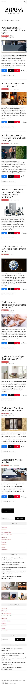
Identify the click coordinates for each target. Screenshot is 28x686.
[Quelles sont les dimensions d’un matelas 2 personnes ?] (14, 320)
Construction (4, 527)
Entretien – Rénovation (6, 534)
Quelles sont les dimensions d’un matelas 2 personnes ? (13, 305)
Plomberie (3, 544)
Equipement (5, 35)
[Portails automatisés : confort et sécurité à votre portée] (14, 46)
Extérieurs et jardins (6, 539)
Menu (4, 2)
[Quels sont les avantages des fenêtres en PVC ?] (14, 372)
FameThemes (12, 683)
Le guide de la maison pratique (14, 10)
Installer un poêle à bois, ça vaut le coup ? (12, 85)
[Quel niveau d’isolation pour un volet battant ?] (14, 424)
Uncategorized (4, 549)
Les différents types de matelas (11, 461)
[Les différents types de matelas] (14, 474)
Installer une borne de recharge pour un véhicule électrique (13, 138)
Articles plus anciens (7, 510)
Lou (11, 89)
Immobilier (3, 542)
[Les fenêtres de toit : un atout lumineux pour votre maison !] (14, 265)
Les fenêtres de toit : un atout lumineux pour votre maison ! (13, 249)
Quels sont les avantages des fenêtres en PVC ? (12, 357)
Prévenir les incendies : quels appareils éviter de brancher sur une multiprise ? (12, 193)
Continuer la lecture (8, 75)
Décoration (3, 529)
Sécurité (3, 547)
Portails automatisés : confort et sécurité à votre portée (13, 30)
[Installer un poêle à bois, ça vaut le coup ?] (14, 98)
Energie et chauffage (6, 532)
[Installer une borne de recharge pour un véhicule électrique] (14, 152)
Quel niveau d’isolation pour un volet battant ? (12, 409)
